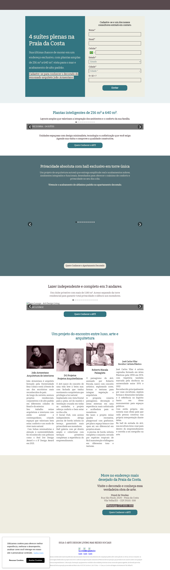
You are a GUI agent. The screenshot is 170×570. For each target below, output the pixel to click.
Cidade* (92, 67)
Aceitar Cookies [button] (35, 560)
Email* (92, 39)
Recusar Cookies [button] (16, 560)
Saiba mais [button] (38, 553)
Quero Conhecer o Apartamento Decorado (85, 265)
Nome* (92, 30)
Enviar (115, 87)
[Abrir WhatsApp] (164, 564)
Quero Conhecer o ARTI (85, 145)
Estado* (92, 57)
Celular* (93, 48)
